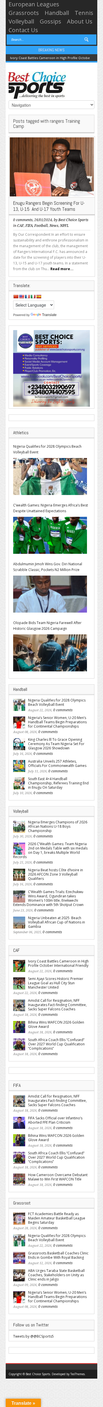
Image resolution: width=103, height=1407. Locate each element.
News (53, 226)
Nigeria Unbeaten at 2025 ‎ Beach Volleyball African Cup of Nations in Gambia (56, 922)
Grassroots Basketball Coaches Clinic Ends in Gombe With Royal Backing (58, 1255)
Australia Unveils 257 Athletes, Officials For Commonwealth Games (57, 763)
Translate (49, 315)
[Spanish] (38, 296)
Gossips (50, 21)
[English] (21, 296)
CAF (20, 226)
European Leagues (34, 4)
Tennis (84, 13)
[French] (27, 296)
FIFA (29, 226)
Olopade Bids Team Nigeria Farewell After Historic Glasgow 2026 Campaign (47, 625)
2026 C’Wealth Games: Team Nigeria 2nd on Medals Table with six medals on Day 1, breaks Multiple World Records (50, 850)
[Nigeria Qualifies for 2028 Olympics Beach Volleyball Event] (50, 476)
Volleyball (21, 21)
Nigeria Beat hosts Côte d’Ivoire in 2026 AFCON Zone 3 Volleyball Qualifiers (55, 874)
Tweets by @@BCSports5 (33, 1336)
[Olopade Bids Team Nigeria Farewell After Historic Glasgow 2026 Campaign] (50, 652)
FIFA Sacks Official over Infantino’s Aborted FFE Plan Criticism (55, 1120)
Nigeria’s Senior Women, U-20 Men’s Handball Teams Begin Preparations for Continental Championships (57, 722)
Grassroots (24, 13)
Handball (57, 13)
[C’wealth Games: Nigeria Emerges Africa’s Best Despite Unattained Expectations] (50, 535)
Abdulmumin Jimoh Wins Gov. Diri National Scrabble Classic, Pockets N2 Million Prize (47, 567)
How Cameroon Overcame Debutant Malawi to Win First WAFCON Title (58, 1177)
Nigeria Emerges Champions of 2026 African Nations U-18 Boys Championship (57, 826)
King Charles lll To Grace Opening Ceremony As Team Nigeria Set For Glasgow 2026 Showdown (56, 744)
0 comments (23, 220)
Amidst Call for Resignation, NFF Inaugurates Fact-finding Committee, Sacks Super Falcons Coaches (57, 1005)
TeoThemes (77, 1374)
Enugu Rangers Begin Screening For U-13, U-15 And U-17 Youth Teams (49, 206)
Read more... (62, 268)
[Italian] (32, 296)
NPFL (64, 226)
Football (41, 226)
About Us (79, 21)
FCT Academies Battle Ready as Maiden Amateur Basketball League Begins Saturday (56, 1218)
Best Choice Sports (73, 220)
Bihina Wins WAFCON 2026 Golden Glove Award (56, 1024)
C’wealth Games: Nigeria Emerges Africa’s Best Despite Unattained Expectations (50, 508)
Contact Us (23, 30)
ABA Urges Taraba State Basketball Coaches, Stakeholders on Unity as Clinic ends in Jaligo (56, 1275)
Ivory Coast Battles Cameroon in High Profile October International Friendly (58, 963)
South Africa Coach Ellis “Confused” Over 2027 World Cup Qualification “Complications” (56, 1044)
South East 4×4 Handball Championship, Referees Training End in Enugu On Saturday (58, 783)
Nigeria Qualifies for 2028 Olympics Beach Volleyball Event (47, 449)
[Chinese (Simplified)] (15, 296)
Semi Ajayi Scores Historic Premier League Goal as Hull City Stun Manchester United (55, 983)
